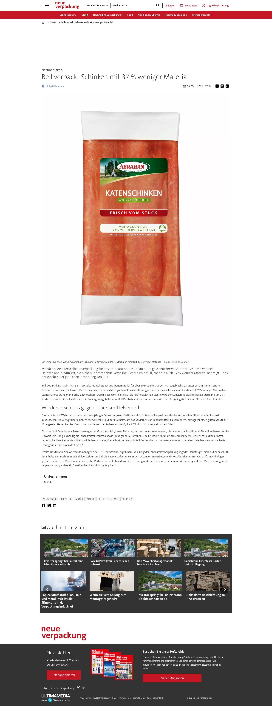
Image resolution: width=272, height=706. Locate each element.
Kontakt (159, 697)
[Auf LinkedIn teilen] (227, 86)
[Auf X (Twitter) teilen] (222, 86)
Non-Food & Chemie (149, 15)
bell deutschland (108, 499)
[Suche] (158, 5)
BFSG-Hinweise (119, 697)
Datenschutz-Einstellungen (141, 697)
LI (84, 687)
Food (130, 15)
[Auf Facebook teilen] (217, 86)
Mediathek (119, 5)
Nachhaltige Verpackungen (107, 15)
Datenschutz (92, 697)
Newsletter (190, 5)
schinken (127, 499)
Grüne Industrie (68, 15)
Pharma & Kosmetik (176, 15)
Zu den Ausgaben (172, 678)
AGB (82, 697)
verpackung (50, 499)
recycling (66, 499)
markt (90, 499)
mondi (79, 499)
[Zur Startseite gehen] (67, 5)
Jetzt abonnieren (63, 675)
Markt (85, 15)
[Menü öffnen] (47, 5)
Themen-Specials (201, 15)
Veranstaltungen (96, 5)
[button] (47, 589)
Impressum (104, 697)
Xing (79, 687)
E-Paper (170, 5)
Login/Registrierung (218, 5)
